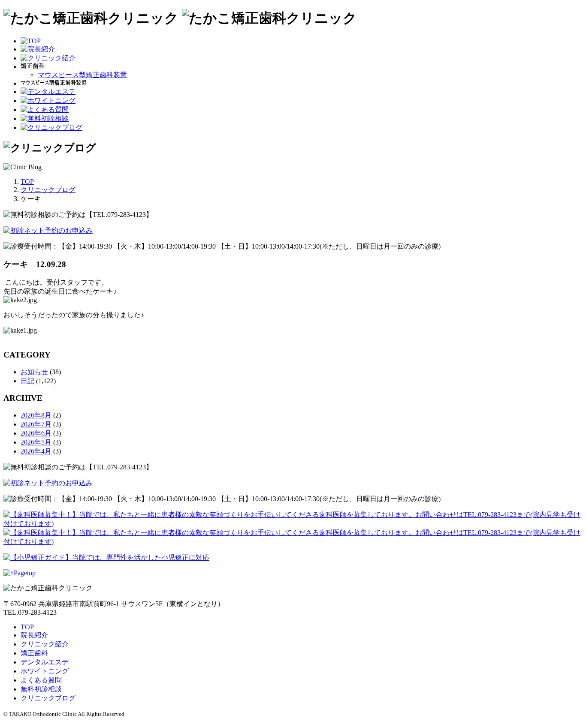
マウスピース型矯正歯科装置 (82, 74)
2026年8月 (36, 415)
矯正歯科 (34, 653)
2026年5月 (36, 442)
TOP (27, 627)
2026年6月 (36, 433)
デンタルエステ (45, 662)
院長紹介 (34, 635)
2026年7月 (36, 424)
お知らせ (34, 372)
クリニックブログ (48, 698)
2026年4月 (36, 451)
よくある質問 (41, 680)
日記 (27, 381)
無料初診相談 (41, 689)
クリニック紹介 (45, 644)
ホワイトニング (45, 671)
